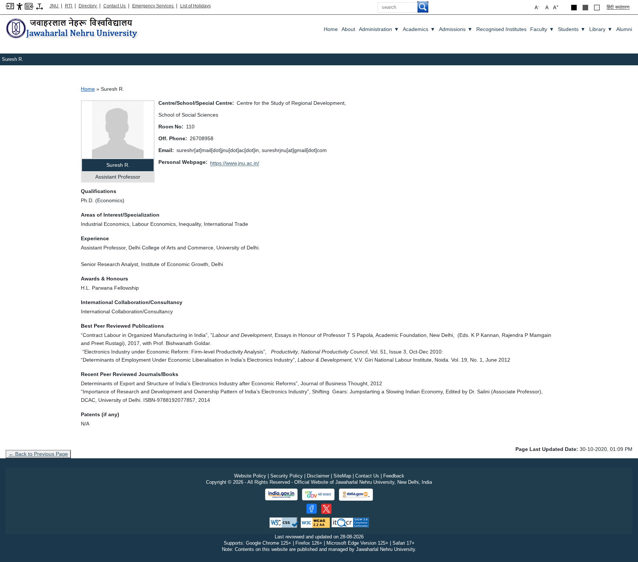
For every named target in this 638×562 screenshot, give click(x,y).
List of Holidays (195, 5)
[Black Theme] (574, 7)
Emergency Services (153, 5)
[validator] (284, 522)
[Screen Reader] (29, 5)
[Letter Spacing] (39, 6)
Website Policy (250, 476)
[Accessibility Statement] (20, 6)
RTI (69, 5)
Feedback (393, 476)
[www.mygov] (318, 494)
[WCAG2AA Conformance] (315, 522)
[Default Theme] (597, 7)
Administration (379, 29)
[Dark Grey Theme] (585, 7)
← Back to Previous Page (38, 454)
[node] (73, 28)
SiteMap (342, 476)
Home (331, 29)
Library (601, 29)
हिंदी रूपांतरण (618, 7)
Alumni (624, 29)
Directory (88, 5)
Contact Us (115, 5)
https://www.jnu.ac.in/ (234, 163)
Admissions (456, 29)
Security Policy (286, 476)
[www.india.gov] (281, 494)
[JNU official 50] (326, 509)
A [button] (556, 7)
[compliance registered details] (350, 522)
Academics (419, 29)
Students (572, 29)
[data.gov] (356, 495)
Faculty (542, 29)
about (348, 29)
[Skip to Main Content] (10, 5)
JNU (54, 5)
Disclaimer (318, 476)
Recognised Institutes (501, 29)
